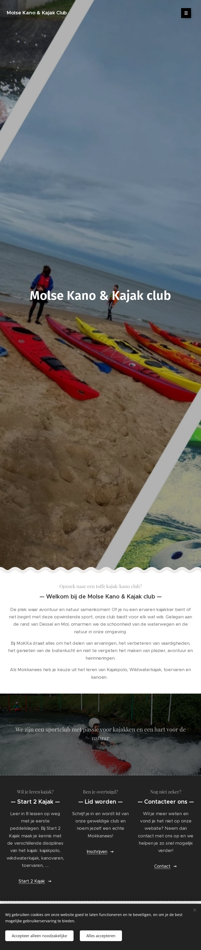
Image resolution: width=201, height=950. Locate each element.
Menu (186, 13)
